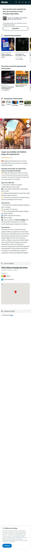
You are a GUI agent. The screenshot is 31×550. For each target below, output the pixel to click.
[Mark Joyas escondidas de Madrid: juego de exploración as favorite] (28, 125)
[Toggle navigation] (29, 2)
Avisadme (15, 28)
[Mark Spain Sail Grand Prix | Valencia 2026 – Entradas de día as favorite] (27, 72)
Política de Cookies (20, 536)
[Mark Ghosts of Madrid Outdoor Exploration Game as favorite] (12, 39)
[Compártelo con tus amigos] (28, 121)
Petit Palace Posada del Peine (14, 267)
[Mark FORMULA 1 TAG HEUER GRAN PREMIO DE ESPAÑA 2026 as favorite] (12, 72)
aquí (14, 163)
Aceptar (7, 545)
